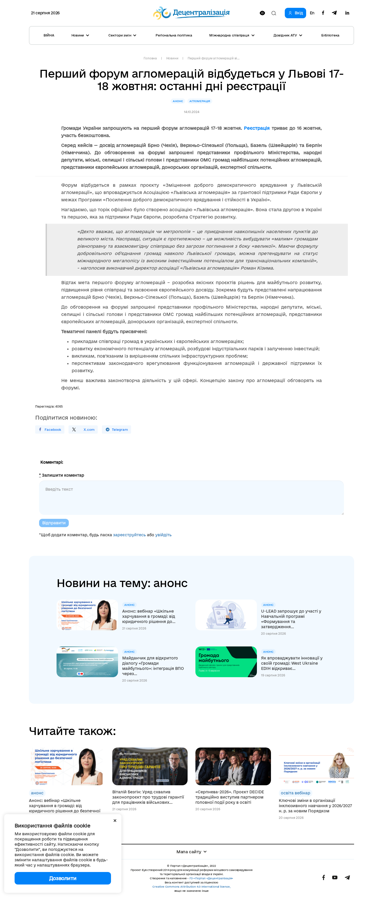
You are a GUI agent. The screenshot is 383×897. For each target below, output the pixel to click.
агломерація (199, 101)
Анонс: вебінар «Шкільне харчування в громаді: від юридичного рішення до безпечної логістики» (64, 808)
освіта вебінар (295, 793)
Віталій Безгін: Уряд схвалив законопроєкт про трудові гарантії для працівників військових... (148, 797)
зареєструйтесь (129, 535)
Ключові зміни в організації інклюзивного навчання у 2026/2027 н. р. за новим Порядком (315, 805)
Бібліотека (330, 35)
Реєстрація (257, 128)
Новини (172, 58)
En (312, 13)
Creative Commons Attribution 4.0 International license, (191, 886)
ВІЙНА (49, 35)
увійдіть (163, 535)
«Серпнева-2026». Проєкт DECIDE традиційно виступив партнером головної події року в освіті (229, 797)
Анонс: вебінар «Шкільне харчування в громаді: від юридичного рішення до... (148, 616)
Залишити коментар (61, 475)
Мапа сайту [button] (188, 851)
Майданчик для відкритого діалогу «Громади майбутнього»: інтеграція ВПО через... (153, 666)
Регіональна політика (174, 35)
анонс (178, 101)
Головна (150, 58)
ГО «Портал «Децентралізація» (211, 878)
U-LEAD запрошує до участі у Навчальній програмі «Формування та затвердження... (291, 619)
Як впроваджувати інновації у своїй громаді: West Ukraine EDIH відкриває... (292, 663)
